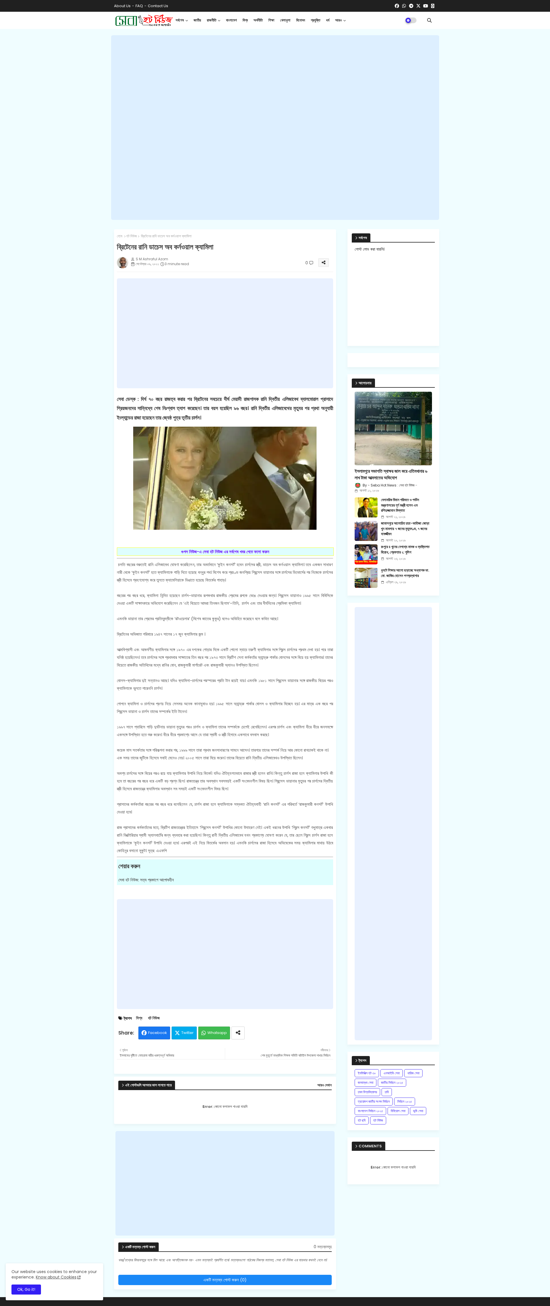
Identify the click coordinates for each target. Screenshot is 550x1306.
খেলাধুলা (285, 20)
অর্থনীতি (258, 20)
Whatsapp (217, 1032)
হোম (119, 236)
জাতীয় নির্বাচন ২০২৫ (392, 1082)
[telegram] (411, 6)
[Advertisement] (275, 127)
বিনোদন (300, 20)
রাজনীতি (211, 20)
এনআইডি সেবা (392, 1073)
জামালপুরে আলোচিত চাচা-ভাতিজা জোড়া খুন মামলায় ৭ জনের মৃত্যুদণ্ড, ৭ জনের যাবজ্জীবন (405, 528)
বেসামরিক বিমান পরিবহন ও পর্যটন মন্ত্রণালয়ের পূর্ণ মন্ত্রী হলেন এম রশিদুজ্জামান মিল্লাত (400, 505)
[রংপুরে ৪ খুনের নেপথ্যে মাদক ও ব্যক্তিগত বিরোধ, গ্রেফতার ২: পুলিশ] (366, 554)
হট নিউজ (131, 236)
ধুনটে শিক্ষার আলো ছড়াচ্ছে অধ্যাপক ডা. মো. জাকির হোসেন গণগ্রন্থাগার (405, 573)
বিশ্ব (245, 20)
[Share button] (238, 1033)
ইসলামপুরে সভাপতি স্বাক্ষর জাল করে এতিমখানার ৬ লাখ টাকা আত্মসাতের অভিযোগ (391, 474)
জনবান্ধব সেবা (365, 1082)
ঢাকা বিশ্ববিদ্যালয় (367, 1092)
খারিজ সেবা (413, 1073)
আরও (338, 20)
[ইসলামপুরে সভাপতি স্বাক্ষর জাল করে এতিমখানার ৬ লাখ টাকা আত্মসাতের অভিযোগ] (393, 428)
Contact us (158, 6)
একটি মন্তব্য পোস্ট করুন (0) (225, 1280)
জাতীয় (197, 20)
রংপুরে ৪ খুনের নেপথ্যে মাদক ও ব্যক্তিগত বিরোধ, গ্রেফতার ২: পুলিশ (405, 549)
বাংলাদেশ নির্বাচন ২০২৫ (370, 1110)
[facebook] (396, 6)
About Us (122, 6)
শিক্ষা (271, 20)
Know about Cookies (56, 1277)
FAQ (139, 6)
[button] (429, 20)
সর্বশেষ (180, 20)
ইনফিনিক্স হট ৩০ (367, 1073)
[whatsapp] (404, 6)
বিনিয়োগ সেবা (398, 1110)
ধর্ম (327, 20)
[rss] (432, 6)
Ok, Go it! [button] (26, 1289)
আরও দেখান (324, 1085)
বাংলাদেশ (231, 20)
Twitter (187, 1032)
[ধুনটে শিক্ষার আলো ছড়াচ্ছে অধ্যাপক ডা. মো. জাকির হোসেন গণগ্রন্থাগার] (366, 578)
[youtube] (425, 6)
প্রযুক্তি (315, 20)
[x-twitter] (418, 6)
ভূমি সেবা (418, 1110)
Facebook (157, 1032)
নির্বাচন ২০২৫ (404, 1101)
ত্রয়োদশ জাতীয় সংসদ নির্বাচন (374, 1101)
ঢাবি (387, 1092)
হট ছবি (362, 1120)
